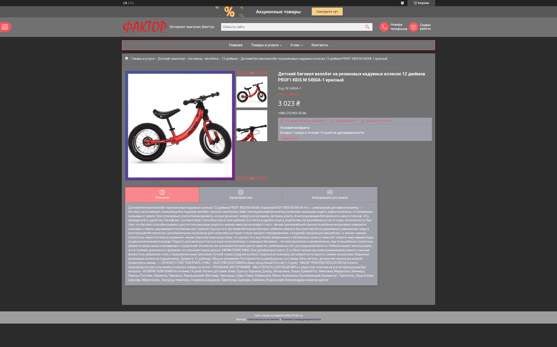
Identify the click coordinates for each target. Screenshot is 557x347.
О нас (295, 45)
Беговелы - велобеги (203, 58)
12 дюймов (230, 58)
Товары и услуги (264, 45)
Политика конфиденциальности (301, 319)
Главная (235, 45)
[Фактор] (144, 27)
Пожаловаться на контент (263, 319)
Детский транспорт (171, 58)
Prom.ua (298, 315)
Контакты (320, 45)
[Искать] (367, 27)
